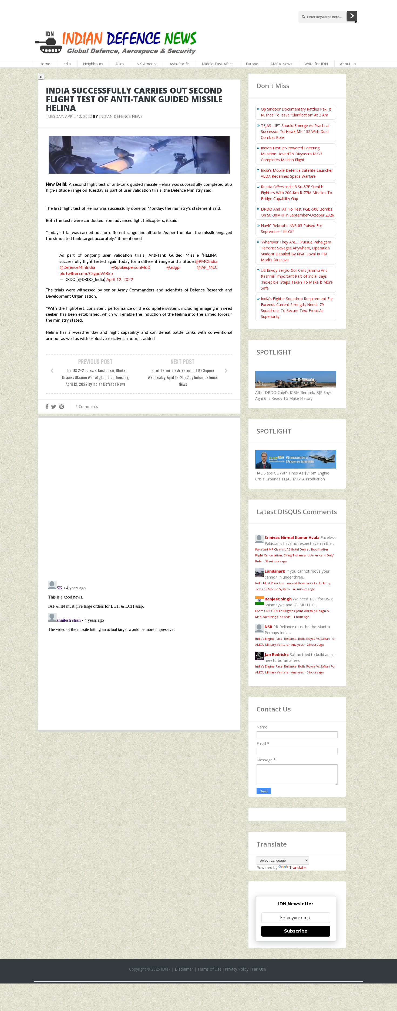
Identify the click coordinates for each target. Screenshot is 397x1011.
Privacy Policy (236, 969)
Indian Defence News (121, 116)
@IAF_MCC (206, 267)
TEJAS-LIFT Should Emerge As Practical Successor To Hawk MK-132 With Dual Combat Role (295, 131)
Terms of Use (209, 969)
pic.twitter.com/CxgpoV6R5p (86, 273)
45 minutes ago (304, 589)
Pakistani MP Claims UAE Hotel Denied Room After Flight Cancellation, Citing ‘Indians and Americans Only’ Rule (294, 555)
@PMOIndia (206, 261)
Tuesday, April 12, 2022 (69, 116)
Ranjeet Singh (278, 598)
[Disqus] (139, 500)
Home (44, 63)
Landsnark (275, 571)
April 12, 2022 (119, 279)
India (66, 63)
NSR (268, 626)
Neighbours (93, 63)
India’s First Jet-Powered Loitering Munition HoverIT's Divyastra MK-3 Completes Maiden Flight (291, 153)
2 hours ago (315, 644)
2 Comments (86, 406)
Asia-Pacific (180, 63)
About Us (348, 63)
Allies (119, 63)
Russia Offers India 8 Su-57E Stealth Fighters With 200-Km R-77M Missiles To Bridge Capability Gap (296, 192)
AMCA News (281, 63)
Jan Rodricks (277, 654)
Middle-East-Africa (218, 63)
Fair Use (259, 969)
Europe (252, 63)
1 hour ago (301, 617)
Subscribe (295, 931)
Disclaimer (184, 969)
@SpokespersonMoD (130, 267)
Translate (297, 867)
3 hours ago (315, 672)
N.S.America (146, 63)
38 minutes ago (276, 561)
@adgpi (173, 267)
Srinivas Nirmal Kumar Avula (292, 537)
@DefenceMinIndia (77, 267)
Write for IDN (316, 63)
